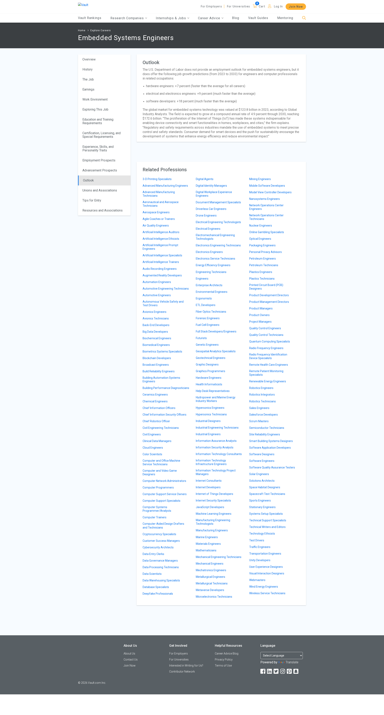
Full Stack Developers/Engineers (216, 331)
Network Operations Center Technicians (266, 217)
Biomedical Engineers (156, 344)
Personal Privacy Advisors (265, 252)
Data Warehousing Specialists (161, 580)
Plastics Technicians (262, 278)
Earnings (88, 89)
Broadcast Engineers (156, 364)
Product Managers (261, 308)
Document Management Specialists (218, 202)
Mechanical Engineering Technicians (218, 557)
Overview (89, 59)
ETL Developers (205, 305)
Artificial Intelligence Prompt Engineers (160, 247)
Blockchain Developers (157, 358)
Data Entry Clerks (153, 554)
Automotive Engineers (157, 295)
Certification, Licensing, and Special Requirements (101, 135)
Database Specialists (156, 587)
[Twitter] (276, 671)
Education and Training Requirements (97, 121)
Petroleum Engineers (262, 258)
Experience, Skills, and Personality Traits (98, 148)
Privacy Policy (224, 659)
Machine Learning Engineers (213, 513)
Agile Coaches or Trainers (159, 219)
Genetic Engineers (207, 344)
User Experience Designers (266, 566)
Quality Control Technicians (266, 334)
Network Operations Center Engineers (266, 207)
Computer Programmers (158, 487)
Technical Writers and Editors (267, 527)
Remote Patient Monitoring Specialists (266, 373)
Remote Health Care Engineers (268, 364)
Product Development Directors (269, 295)
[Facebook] (263, 671)
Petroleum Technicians (263, 265)
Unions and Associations (99, 190)
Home (81, 30)
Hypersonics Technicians (211, 414)
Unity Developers (259, 560)
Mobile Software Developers (267, 185)
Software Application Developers (270, 447)
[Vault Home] (83, 5)
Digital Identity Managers (211, 185)
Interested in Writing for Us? (186, 665)
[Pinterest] (289, 671)
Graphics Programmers (210, 371)
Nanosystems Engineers (264, 198)
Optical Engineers (260, 238)
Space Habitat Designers (264, 487)
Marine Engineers (207, 537)
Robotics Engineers (261, 388)
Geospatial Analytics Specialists (216, 351)
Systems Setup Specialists (266, 513)
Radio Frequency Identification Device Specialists (268, 356)
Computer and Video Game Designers (160, 472)
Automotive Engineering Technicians (166, 288)
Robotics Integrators (262, 394)
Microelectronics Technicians (214, 596)
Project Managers (260, 321)
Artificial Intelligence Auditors (161, 232)
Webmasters (257, 580)
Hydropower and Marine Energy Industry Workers (215, 399)
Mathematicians (206, 550)
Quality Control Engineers (265, 328)
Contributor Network (182, 671)
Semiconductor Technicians (266, 427)
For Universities (238, 6)
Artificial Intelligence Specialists (162, 255)
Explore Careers (100, 30)
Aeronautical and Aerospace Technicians (161, 203)
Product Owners (259, 315)
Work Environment (95, 99)
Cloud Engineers (153, 447)
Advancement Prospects (99, 170)
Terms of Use (223, 665)
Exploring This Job (95, 109)
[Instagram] (283, 671)
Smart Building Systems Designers (271, 441)
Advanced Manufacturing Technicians (159, 193)
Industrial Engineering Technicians (217, 427)
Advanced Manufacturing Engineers (165, 185)
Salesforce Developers (263, 414)
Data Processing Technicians (161, 567)
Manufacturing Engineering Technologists (213, 522)
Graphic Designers (207, 364)
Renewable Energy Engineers (267, 381)
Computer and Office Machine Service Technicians (161, 462)
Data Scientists (152, 573)
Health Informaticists (209, 384)
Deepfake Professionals (158, 593)
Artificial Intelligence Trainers (161, 262)
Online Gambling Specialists (266, 232)
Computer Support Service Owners (165, 494)
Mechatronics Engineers (211, 570)
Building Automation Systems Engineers (161, 379)
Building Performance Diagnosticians (166, 388)
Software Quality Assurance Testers (272, 467)
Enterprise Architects (209, 285)
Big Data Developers (155, 331)
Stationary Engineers (262, 507)
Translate (292, 662)
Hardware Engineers (208, 377)
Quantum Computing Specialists (269, 341)
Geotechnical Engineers (210, 358)
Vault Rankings (89, 18)
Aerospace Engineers (156, 212)
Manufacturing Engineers (212, 530)
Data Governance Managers (160, 560)
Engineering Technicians (211, 272)
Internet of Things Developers (214, 493)
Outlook (88, 180)
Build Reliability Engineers (159, 371)
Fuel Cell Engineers (207, 324)
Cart (262, 6)
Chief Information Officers (159, 408)
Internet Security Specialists (213, 500)
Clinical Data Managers (157, 441)
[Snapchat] (296, 671)
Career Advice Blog (226, 653)
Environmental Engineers (211, 291)
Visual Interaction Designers (266, 573)
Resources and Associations (102, 210)
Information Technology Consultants (219, 454)
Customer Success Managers (161, 540)
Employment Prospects (98, 160)
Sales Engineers (259, 408)
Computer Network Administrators (164, 480)
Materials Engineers (208, 543)
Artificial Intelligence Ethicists (161, 238)
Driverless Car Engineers (211, 208)
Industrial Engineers (208, 434)
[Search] (304, 18)
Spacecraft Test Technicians (267, 493)
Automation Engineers (157, 282)
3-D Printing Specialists (157, 179)
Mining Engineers (260, 179)
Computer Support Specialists (161, 500)
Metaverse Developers (210, 590)
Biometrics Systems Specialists (162, 351)
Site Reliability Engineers (264, 434)
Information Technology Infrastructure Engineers (211, 462)
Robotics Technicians (262, 401)
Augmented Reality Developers (162, 275)
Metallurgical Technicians (212, 583)
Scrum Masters (259, 421)
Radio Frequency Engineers (266, 348)
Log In (278, 6)
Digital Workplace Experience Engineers (214, 193)
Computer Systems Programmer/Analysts (157, 509)
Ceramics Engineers (155, 394)
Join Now (296, 6)
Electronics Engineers (209, 252)
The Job (88, 79)
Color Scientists (152, 454)
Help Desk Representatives (213, 391)
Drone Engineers (206, 215)
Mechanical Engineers (209, 563)
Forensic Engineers (208, 318)
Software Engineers (261, 460)
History (87, 69)
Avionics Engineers (154, 311)
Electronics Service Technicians (215, 258)
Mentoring (285, 18)
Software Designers (261, 454)
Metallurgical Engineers (210, 576)
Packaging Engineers (262, 245)
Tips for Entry (91, 200)
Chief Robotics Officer (156, 421)
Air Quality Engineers (156, 225)
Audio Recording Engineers (160, 268)
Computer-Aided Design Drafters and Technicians (163, 525)
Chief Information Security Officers (164, 414)
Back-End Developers (156, 325)
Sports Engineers (260, 500)
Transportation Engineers (265, 553)
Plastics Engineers (260, 272)
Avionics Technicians (156, 318)
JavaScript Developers (210, 507)
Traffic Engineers (259, 547)
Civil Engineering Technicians (161, 427)
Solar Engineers (259, 474)
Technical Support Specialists (267, 520)
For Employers (211, 6)
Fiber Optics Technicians (211, 311)
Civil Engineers (152, 434)
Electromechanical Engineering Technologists (215, 237)
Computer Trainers (154, 517)
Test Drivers (256, 540)
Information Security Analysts (214, 447)
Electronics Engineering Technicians (218, 245)
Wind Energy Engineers (263, 586)
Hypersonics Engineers (210, 407)
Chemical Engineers (155, 401)
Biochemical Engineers (157, 338)
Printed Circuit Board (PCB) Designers (266, 286)
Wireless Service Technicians (267, 593)
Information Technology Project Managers (216, 472)
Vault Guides (258, 18)
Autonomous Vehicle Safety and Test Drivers (163, 303)
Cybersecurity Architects (158, 547)
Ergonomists (204, 298)
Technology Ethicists (262, 533)
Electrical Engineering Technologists (218, 222)
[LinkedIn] (270, 671)
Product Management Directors (269, 301)
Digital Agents (204, 179)
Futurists (201, 338)
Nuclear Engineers (260, 225)
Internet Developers (208, 487)
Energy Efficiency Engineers (213, 265)
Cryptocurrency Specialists (159, 534)
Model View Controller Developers (270, 192)
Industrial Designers (208, 421)
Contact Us (131, 659)
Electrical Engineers (208, 228)
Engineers (202, 278)
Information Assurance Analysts (216, 440)
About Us (129, 653)
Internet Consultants (209, 480)
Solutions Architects (262, 480)
